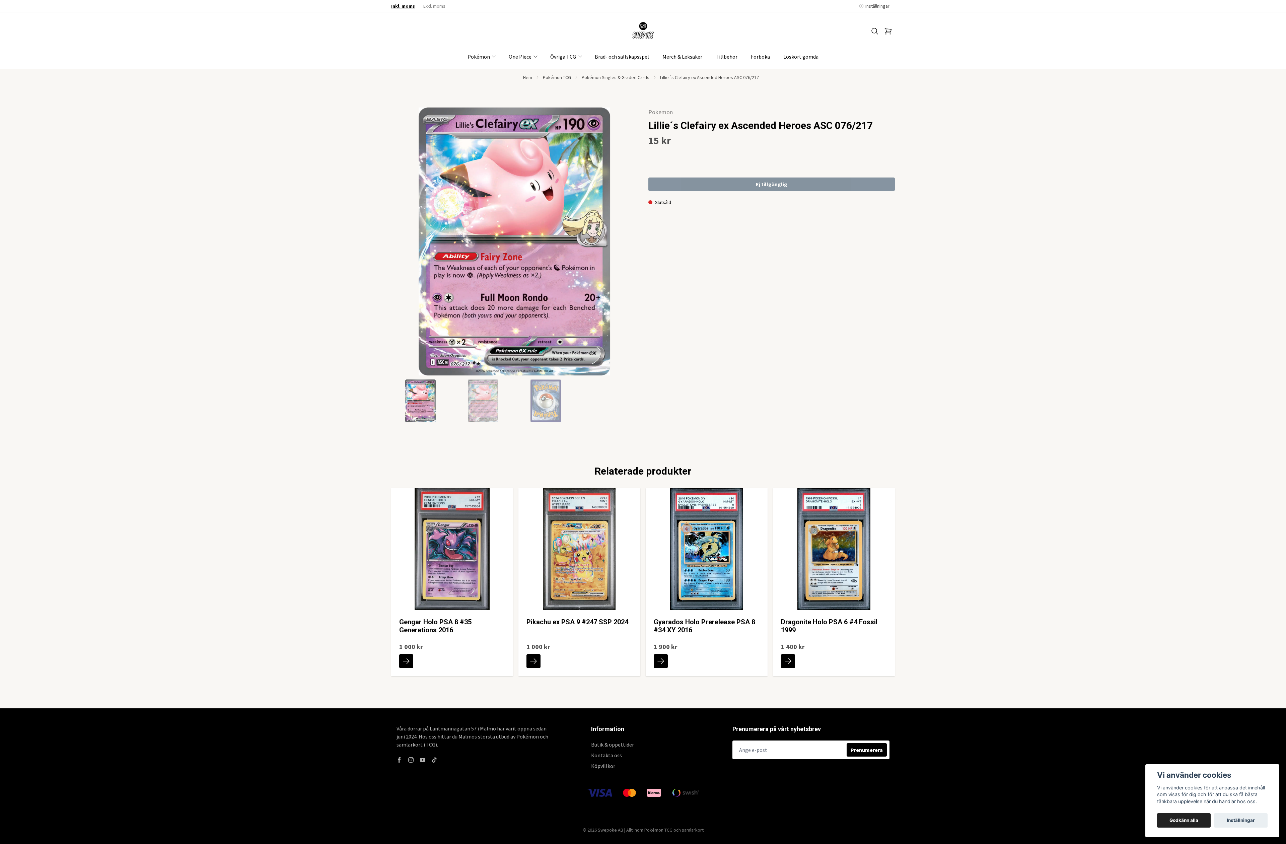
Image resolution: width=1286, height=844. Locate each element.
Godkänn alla (1183, 820)
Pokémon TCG (557, 77)
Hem (527, 77)
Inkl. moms (403, 6)
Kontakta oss (606, 755)
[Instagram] (411, 760)
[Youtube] (422, 760)
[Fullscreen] (514, 241)
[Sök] (874, 31)
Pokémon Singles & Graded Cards (615, 77)
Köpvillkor (603, 766)
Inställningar (1241, 820)
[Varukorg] (888, 31)
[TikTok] (434, 760)
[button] (626, 244)
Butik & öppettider (612, 744)
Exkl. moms (434, 6)
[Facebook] (399, 760)
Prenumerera (867, 750)
